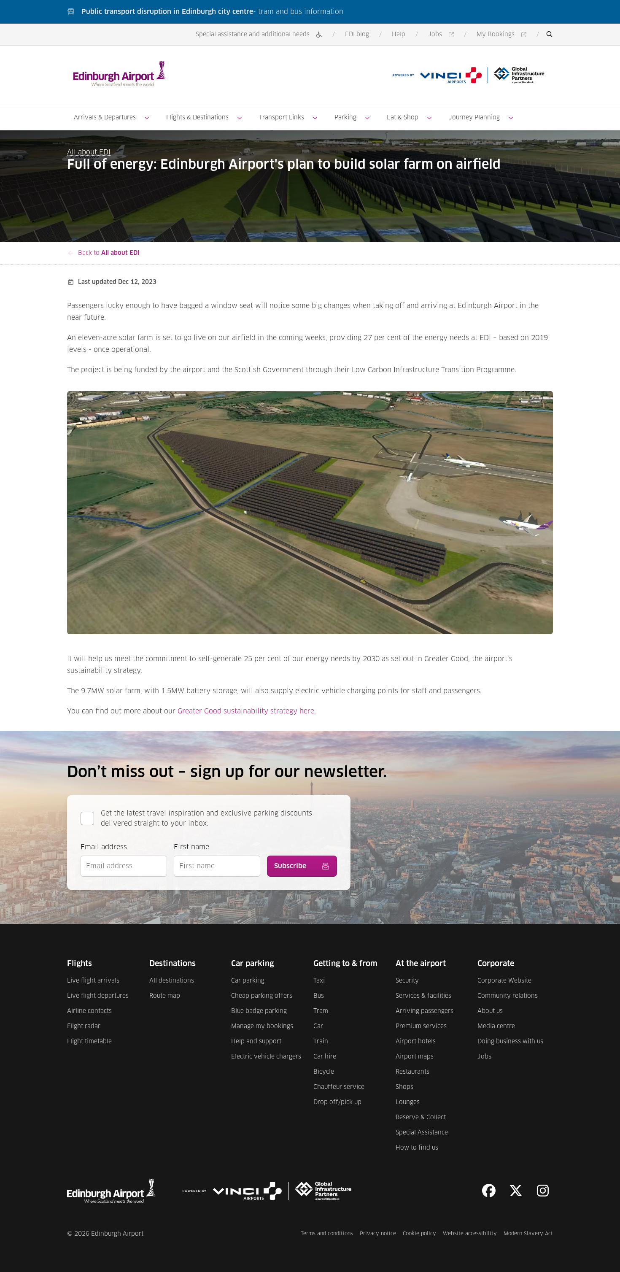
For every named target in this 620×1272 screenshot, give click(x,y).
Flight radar (83, 1026)
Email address (104, 847)
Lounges (408, 1102)
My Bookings (503, 35)
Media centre (496, 1026)
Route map (164, 996)
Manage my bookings (262, 1026)
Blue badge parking (259, 1011)
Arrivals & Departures (105, 118)
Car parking (247, 981)
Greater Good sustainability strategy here (246, 711)
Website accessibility (470, 1234)
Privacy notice (378, 1234)
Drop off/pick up (337, 1102)
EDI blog (357, 35)
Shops (404, 1087)
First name (191, 847)
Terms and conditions (327, 1234)
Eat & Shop (402, 118)
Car (318, 1026)
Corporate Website (504, 981)
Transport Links (281, 118)
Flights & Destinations (197, 118)
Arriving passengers (424, 1011)
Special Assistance (422, 1133)
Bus (318, 996)
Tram (320, 1011)
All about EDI (89, 152)
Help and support (256, 1042)
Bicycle (323, 1072)
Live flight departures (98, 996)
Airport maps (415, 1057)
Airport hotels (416, 1042)
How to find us (417, 1148)
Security (407, 981)
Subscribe (290, 866)
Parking (345, 118)
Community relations (507, 996)
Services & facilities (423, 996)
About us (490, 1011)
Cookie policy (419, 1234)
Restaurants (412, 1072)
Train (320, 1042)
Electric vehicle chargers (266, 1057)
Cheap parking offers (261, 996)
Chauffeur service (338, 1087)
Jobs (442, 35)
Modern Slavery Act (528, 1234)
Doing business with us (510, 1042)
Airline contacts (89, 1011)
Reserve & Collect (421, 1118)
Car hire (324, 1057)
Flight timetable (89, 1042)
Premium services (421, 1026)
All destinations (171, 981)
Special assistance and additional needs (253, 35)
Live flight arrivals (93, 981)
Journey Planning (474, 118)
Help (398, 35)
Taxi (319, 981)
